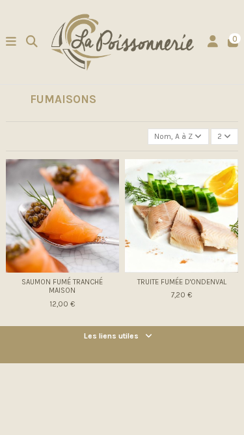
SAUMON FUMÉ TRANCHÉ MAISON (62, 286)
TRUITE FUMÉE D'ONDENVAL (181, 282)
